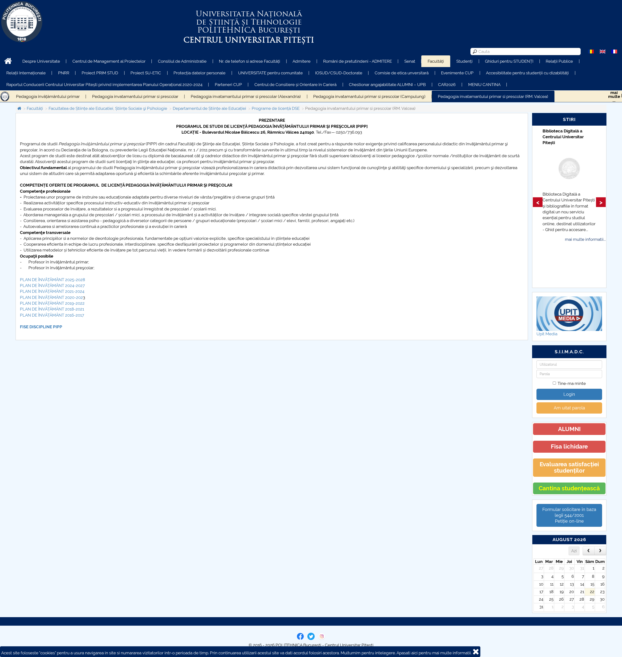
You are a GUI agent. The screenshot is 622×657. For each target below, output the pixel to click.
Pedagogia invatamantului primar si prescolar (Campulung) (369, 96)
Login (569, 394)
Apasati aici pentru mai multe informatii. (434, 652)
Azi (574, 550)
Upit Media (546, 333)
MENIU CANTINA (484, 84)
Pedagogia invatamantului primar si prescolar (135, 96)
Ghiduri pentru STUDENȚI (509, 61)
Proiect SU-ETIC (145, 72)
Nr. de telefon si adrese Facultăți (249, 61)
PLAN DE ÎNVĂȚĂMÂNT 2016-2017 (52, 315)
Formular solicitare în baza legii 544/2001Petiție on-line (569, 515)
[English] (602, 51)
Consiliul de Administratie (182, 61)
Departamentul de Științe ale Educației (209, 108)
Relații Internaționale (26, 72)
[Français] (614, 51)
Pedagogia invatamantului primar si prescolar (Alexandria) (246, 96)
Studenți (464, 61)
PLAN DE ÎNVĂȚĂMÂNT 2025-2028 (52, 279)
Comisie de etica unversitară (402, 72)
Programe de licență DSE (276, 108)
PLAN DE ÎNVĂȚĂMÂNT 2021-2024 (52, 291)
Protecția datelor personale (199, 72)
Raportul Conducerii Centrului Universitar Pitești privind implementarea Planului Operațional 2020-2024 (104, 84)
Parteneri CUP (228, 84)
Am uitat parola (569, 407)
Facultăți (436, 61)
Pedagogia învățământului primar (48, 96)
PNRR (63, 72)
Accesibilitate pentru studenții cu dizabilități (527, 72)
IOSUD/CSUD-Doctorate (338, 72)
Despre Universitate (41, 61)
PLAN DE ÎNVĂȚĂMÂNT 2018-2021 (52, 309)
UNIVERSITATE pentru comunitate (270, 72)
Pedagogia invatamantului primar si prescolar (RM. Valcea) (493, 96)
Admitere (302, 61)
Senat (409, 61)
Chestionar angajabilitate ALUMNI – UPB (387, 84)
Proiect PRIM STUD (100, 72)
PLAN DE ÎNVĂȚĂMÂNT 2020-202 (51, 297)
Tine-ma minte (572, 383)
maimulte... (614, 96)
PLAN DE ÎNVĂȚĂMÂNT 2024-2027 (52, 285)
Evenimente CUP (457, 72)
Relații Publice (559, 61)
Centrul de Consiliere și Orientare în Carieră (295, 84)
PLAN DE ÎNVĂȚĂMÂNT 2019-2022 (52, 303)
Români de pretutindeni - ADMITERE (357, 61)
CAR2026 (447, 84)
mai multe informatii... (585, 239)
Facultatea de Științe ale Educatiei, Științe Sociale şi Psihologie (108, 108)
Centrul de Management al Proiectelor (109, 61)
